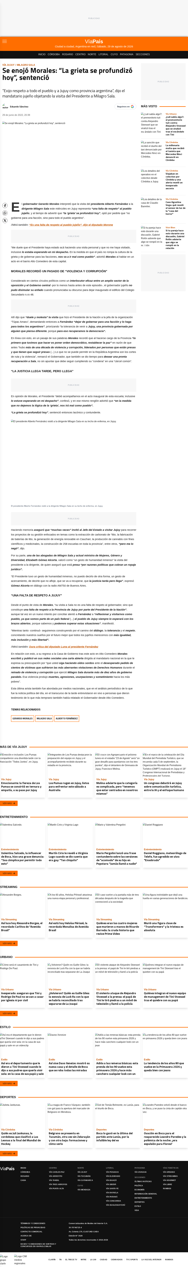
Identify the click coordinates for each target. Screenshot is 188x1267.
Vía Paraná (112, 1197)
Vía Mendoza (84, 1190)
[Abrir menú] (28, 41)
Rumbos (167, 1189)
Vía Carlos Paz (56, 1172)
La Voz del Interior (151, 1260)
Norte (92, 54)
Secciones (143, 54)
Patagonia (126, 54)
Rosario (67, 54)
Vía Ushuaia (141, 1172)
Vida (137, 1210)
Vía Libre (167, 1184)
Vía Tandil (54, 1180)
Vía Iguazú (111, 1180)
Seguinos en (123, 106)
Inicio (41, 54)
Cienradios (116, 1260)
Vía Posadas (112, 1172)
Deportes (140, 1202)
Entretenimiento (143, 1198)
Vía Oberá (111, 1184)
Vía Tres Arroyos (58, 1184)
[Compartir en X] (4, 220)
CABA (23, 1180)
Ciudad (103, 1260)
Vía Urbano (169, 1172)
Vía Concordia (113, 1201)
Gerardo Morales (22, 718)
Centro (80, 54)
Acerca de (26, 1236)
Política (139, 1186)
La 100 (93, 1260)
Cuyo (114, 54)
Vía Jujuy (8, 65)
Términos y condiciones (33, 1223)
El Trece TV (71, 1260)
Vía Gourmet (169, 1180)
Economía (140, 1190)
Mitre (84, 1260)
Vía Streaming (170, 1176)
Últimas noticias (143, 1181)
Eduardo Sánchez (19, 106)
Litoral (103, 54)
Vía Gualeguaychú (115, 1205)
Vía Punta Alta (56, 1189)
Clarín (52, 1260)
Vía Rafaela (112, 1193)
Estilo (138, 1206)
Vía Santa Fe (112, 1189)
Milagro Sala (26, 65)
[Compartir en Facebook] (4, 205)
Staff (23, 1240)
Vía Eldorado (113, 1176)
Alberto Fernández (67, 718)
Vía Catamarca (85, 1180)
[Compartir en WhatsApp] (4, 213)
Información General (146, 1194)
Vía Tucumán (84, 1176)
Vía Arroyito (55, 1176)
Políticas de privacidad (33, 1228)
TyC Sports (132, 1260)
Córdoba (54, 54)
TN (60, 1260)
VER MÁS (7, 803)
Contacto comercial (31, 1232)
